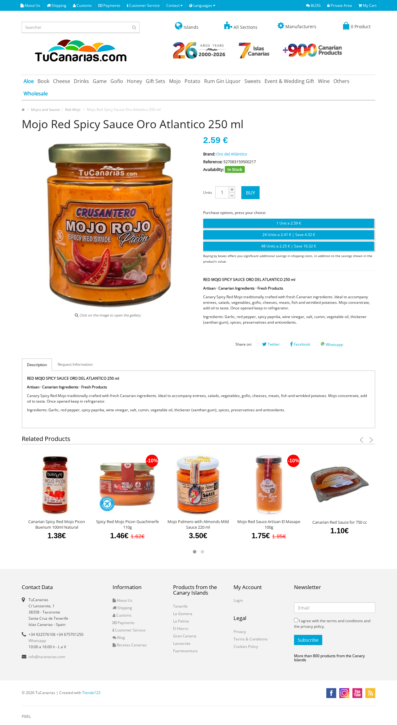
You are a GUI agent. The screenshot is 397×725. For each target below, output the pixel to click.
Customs (84, 5)
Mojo (175, 81)
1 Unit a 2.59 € (288, 223)
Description (37, 364)
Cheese (61, 81)
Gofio (116, 81)
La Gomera (182, 613)
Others (341, 81)
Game (100, 81)
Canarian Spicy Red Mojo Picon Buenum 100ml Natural (56, 524)
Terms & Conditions (251, 639)
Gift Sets (155, 81)
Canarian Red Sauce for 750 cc (339, 522)
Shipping (58, 5)
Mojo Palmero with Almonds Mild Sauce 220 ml (198, 524)
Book (43, 81)
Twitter (273, 344)
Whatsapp (334, 344)
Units (207, 192)
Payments (111, 5)
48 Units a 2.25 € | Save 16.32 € (288, 246)
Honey (134, 81)
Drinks (81, 81)
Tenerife (180, 606)
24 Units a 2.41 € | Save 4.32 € (288, 234)
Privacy (240, 631)
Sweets (252, 81)
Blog (120, 637)
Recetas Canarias (131, 645)
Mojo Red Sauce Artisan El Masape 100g (268, 524)
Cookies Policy (246, 646)
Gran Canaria (184, 636)
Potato (192, 81)
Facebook (301, 344)
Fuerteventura (185, 650)
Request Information (75, 364)
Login (238, 600)
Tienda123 (91, 692)
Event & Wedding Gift (289, 81)
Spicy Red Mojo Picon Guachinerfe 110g (127, 524)
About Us (32, 5)
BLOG (315, 5)
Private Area (341, 5)
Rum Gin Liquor (222, 81)
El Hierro (180, 628)
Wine (324, 81)
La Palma (181, 621)
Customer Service (144, 5)
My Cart (369, 5)
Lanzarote (181, 643)
